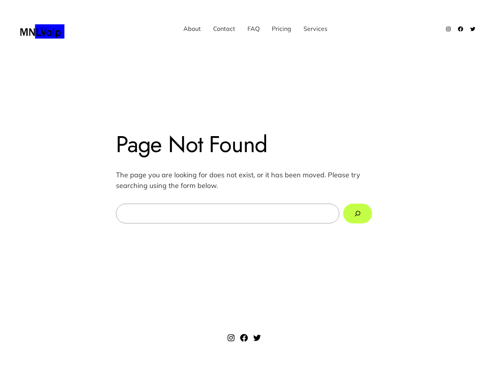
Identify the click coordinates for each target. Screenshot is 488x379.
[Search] (357, 213)
